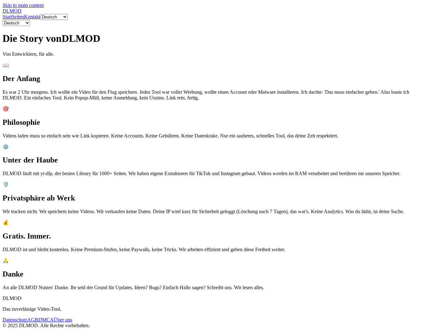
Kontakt (32, 16)
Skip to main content (23, 5)
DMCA (46, 319)
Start (7, 16)
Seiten (18, 16)
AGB (32, 319)
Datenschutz (15, 319)
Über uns (63, 319)
